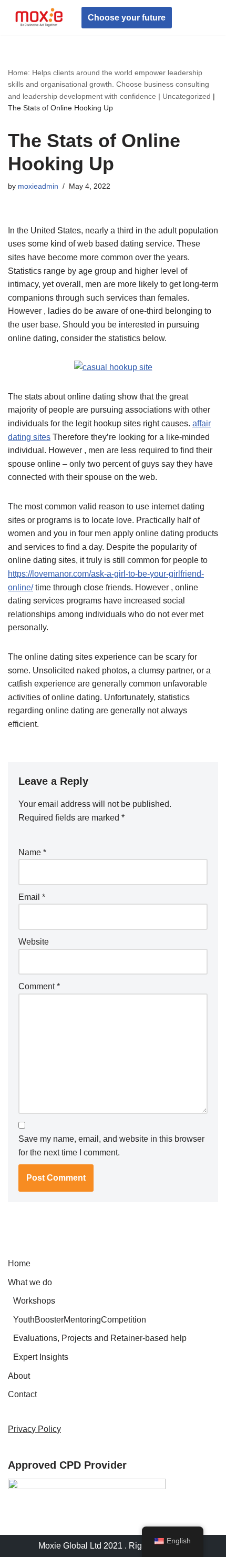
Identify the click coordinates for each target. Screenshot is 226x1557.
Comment (39, 986)
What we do (30, 1282)
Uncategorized (186, 96)
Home (19, 1263)
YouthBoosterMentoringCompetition (79, 1319)
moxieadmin (38, 186)
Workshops (34, 1300)
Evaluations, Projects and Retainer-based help (100, 1338)
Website (33, 941)
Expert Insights (40, 1357)
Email (31, 897)
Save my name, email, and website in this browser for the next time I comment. (111, 1145)
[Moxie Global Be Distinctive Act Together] (39, 17)
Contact (22, 1394)
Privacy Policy (34, 1429)
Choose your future (127, 17)
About (19, 1375)
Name (32, 852)
